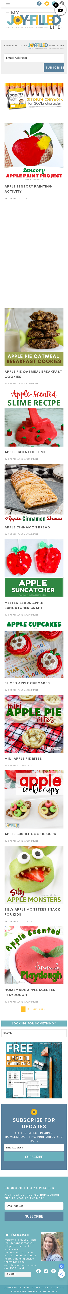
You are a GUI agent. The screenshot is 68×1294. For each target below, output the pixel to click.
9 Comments (24, 921)
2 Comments (24, 765)
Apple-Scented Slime (25, 452)
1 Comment (23, 198)
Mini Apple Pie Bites (23, 758)
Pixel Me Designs (46, 1291)
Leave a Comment (27, 383)
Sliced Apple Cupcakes (27, 683)
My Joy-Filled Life (34, 20)
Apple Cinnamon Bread (27, 527)
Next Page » (38, 1008)
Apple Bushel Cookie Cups (30, 834)
